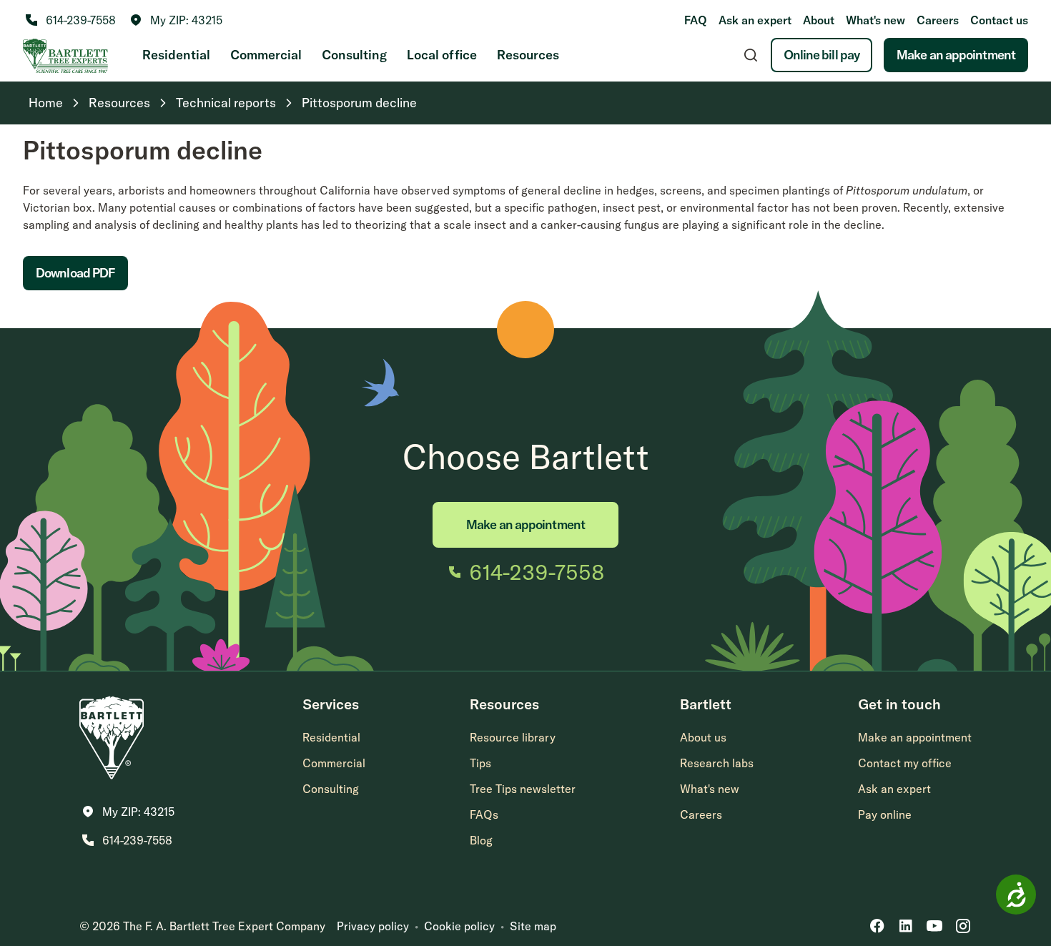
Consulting (354, 54)
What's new (875, 20)
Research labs (717, 763)
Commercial (266, 54)
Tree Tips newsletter (523, 789)
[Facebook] (877, 926)
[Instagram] (963, 926)
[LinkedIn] (905, 926)
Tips (480, 763)
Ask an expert (755, 20)
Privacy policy (373, 926)
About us (703, 737)
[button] (176, 20)
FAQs (484, 814)
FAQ (695, 20)
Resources (528, 54)
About (818, 20)
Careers (938, 20)
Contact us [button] (999, 20)
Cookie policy (459, 926)
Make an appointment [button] (915, 737)
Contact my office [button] (905, 763)
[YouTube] (934, 926)
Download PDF (75, 273)
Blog (481, 840)
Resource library (513, 737)
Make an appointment (956, 54)
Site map (533, 926)
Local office (442, 54)
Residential (176, 54)
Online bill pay (822, 54)
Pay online (885, 814)
